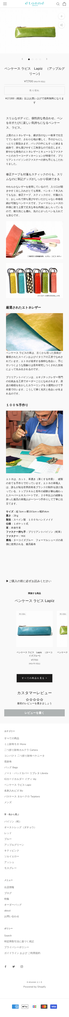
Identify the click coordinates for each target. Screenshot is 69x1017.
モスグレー (10, 868)
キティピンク (11, 850)
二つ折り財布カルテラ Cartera (21, 750)
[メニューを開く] (5, 3)
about (7, 910)
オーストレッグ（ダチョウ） (20, 827)
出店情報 (9, 887)
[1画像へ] (29, 59)
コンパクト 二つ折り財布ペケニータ (24, 755)
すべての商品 (11, 738)
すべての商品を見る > (34, 678)
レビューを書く (34, 713)
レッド (8, 833)
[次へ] (46, 59)
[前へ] (22, 59)
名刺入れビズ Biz (13, 790)
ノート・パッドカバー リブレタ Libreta (26, 773)
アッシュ (9, 862)
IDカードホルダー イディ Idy (20, 779)
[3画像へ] (36, 59)
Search (8, 935)
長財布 (8, 761)
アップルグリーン (14, 845)
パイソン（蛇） (13, 821)
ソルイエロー (11, 856)
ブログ (8, 893)
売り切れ (34, 90)
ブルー (8, 839)
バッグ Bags (11, 767)
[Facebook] (5, 966)
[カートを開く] (64, 4)
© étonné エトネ (34, 982)
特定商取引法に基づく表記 (19, 941)
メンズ (8, 802)
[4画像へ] (40, 59)
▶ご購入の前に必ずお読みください (28, 581)
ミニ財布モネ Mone (15, 744)
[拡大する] (61, 16)
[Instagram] (22, 966)
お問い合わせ (11, 916)
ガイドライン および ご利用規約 (22, 953)
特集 (6, 899)
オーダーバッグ (13, 904)
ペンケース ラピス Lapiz (17, 785)
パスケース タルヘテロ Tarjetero (22, 796)
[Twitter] (13, 966)
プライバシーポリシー (16, 947)
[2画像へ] (32, 59)
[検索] (58, 3)
